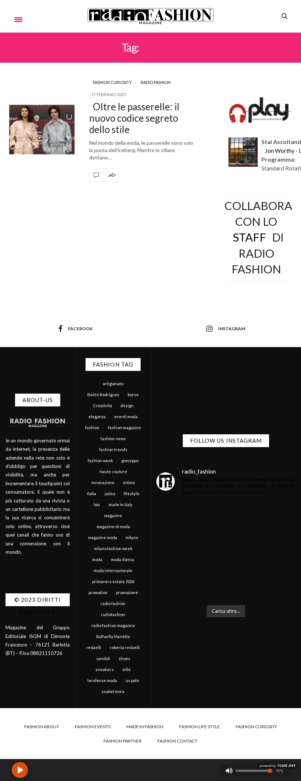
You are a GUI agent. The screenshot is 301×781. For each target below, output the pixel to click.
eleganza (97, 416)
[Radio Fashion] (150, 16)
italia (91, 493)
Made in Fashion (144, 726)
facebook (80, 328)
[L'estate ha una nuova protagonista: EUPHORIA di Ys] (262, 533)
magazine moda (102, 537)
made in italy (121, 504)
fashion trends (113, 449)
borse (133, 394)
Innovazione (103, 482)
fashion (92, 427)
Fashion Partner (123, 741)
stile (126, 669)
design (127, 405)
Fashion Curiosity (112, 82)
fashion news (113, 438)
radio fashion (113, 603)
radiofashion (113, 614)
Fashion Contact (177, 741)
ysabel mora (113, 691)
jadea (110, 493)
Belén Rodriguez (103, 394)
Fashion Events (92, 726)
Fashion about (41, 726)
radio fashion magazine (113, 625)
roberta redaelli (125, 647)
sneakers (104, 669)
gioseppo (130, 460)
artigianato (113, 383)
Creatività (102, 405)
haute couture (113, 471)
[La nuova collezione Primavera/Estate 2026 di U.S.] (190, 578)
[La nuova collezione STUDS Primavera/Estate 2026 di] (262, 578)
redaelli (93, 647)
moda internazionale (113, 570)
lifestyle (131, 493)
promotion (98, 592)
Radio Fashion (156, 82)
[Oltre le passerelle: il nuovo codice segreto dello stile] (42, 129)
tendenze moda (102, 680)
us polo (132, 680)
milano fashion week (113, 548)
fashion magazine (124, 427)
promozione (127, 592)
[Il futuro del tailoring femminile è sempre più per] (190, 533)
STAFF (249, 237)
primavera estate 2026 (113, 581)
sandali (103, 658)
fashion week (100, 460)
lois (97, 504)
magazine (113, 515)
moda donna (122, 559)
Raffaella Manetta (113, 636)
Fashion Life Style (199, 726)
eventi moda (126, 416)
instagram (231, 328)
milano (132, 537)
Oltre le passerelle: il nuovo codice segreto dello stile (134, 118)
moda (97, 559)
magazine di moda (113, 526)
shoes (124, 658)
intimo (129, 482)
